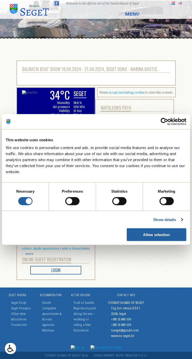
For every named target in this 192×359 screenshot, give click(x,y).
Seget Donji (18, 303)
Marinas (48, 330)
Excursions (81, 330)
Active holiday (80, 295)
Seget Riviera (17, 295)
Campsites (49, 308)
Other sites (18, 314)
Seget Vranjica (21, 308)
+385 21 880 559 (121, 319)
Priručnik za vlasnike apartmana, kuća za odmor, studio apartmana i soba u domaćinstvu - (56, 248)
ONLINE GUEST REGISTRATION (46, 259)
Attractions (18, 319)
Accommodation (51, 295)
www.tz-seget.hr (122, 336)
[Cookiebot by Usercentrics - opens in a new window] (164, 121)
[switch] (72, 201)
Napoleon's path (116, 107)
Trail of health (84, 303)
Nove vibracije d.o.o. (131, 355)
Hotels (46, 303)
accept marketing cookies (126, 92)
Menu (132, 14)
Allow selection (156, 235)
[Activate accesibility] (10, 348)
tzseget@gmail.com (125, 330)
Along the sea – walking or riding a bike (84, 319)
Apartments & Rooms (52, 316)
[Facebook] (56, 3)
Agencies (48, 325)
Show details (164, 219)
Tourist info (19, 325)
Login (55, 270)
